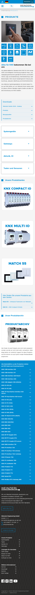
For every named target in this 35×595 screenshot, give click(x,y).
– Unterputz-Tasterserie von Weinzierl (17, 301)
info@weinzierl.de (8, 524)
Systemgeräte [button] (10, 131)
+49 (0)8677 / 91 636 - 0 (10, 522)
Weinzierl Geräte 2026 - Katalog (12, 106)
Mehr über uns (7, 508)
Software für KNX (6, 558)
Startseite (5, 10)
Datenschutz (13, 592)
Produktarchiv (7, 118)
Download (4, 569)
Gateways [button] (8, 144)
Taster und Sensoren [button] (13, 168)
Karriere (3, 571)
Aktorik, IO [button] (8, 156)
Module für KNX (5, 553)
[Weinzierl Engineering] (27, 6)
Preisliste (5, 110)
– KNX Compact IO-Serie (12, 307)
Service (3, 567)
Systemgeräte (5, 540)
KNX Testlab (4, 573)
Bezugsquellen (7, 114)
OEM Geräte (4, 551)
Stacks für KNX (5, 555)
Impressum (4, 592)
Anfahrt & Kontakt (8, 530)
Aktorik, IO (4, 544)
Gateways (4, 546)
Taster (3, 542)
